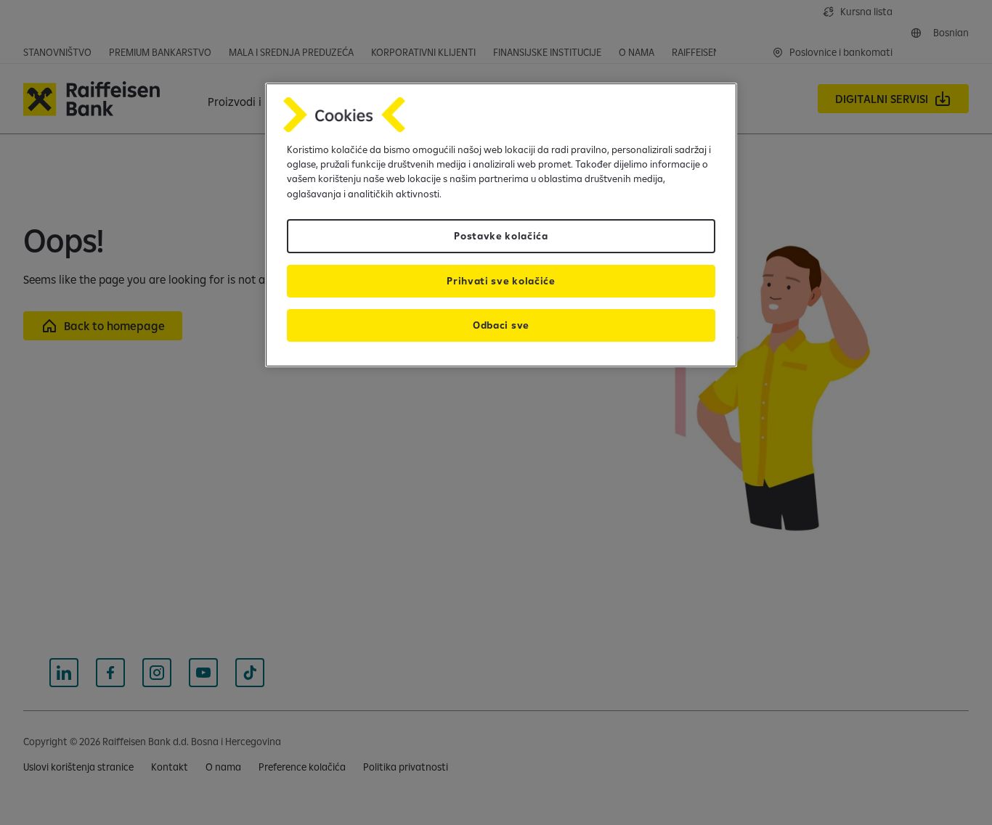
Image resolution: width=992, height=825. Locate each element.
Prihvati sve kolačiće (501, 280)
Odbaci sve (501, 325)
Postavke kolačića (501, 235)
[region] (501, 225)
